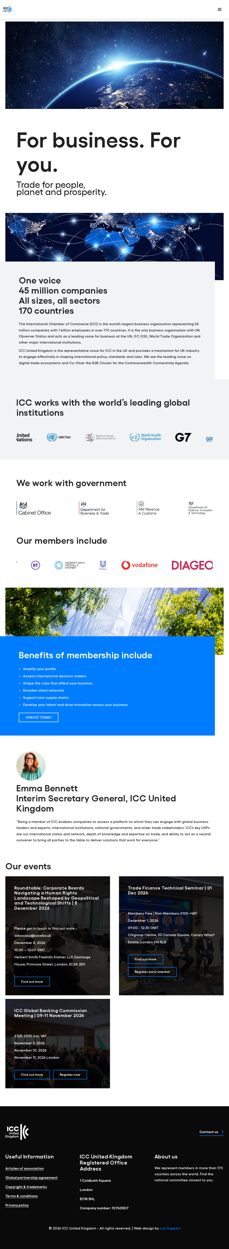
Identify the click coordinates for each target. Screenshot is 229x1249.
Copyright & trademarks (26, 1186)
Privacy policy (17, 1205)
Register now (70, 1074)
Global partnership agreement (31, 1177)
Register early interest (152, 972)
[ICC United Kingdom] (7, 9)
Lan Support (170, 1228)
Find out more (32, 981)
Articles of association (24, 1168)
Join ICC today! (38, 717)
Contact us (209, 1132)
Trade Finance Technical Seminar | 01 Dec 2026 (170, 890)
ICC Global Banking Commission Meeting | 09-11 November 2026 (50, 1013)
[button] (219, 9)
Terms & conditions (21, 1196)
